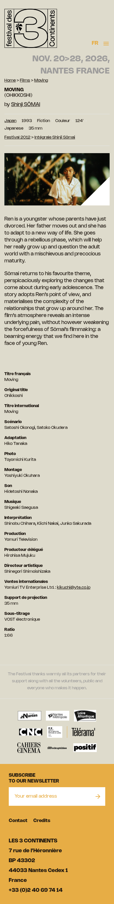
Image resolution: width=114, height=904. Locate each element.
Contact (18, 821)
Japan (10, 121)
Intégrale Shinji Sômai (54, 137)
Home (10, 81)
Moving (41, 81)
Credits (41, 821)
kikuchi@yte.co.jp (73, 588)
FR (95, 43)
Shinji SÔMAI (25, 104)
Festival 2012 (17, 137)
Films (25, 81)
